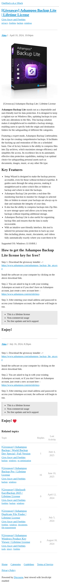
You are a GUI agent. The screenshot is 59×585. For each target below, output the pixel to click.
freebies (12, 23)
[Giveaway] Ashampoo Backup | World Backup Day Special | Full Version (16, 450)
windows (28, 23)
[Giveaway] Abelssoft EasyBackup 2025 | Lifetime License (13, 493)
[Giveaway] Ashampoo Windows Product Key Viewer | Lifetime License (16, 539)
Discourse (18, 577)
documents (22, 525)
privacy (5, 23)
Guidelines (29, 564)
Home (5, 564)
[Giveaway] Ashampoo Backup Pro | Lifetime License (14, 471)
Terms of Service (45, 564)
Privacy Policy (9, 570)
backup (20, 23)
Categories (16, 564)
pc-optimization (24, 460)
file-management (9, 527)
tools (4, 549)
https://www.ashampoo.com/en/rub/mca (20, 294)
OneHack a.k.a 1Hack (12, 3)
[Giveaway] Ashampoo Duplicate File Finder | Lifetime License (14, 514)
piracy (9, 549)
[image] (29, 71)
